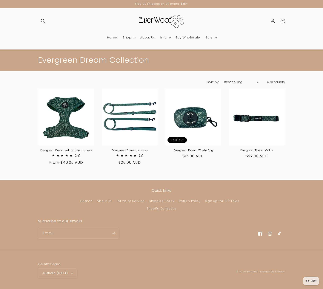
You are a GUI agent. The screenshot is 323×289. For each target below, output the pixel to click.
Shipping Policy (161, 201)
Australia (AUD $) (55, 273)
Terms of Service (130, 201)
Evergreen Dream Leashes (130, 150)
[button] (43, 21)
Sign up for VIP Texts (222, 201)
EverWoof (253, 271)
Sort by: (213, 82)
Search (86, 201)
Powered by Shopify (272, 271)
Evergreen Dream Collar (256, 150)
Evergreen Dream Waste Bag (193, 150)
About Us (104, 201)
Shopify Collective (161, 208)
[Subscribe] (114, 233)
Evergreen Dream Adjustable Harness (66, 150)
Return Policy (190, 201)
